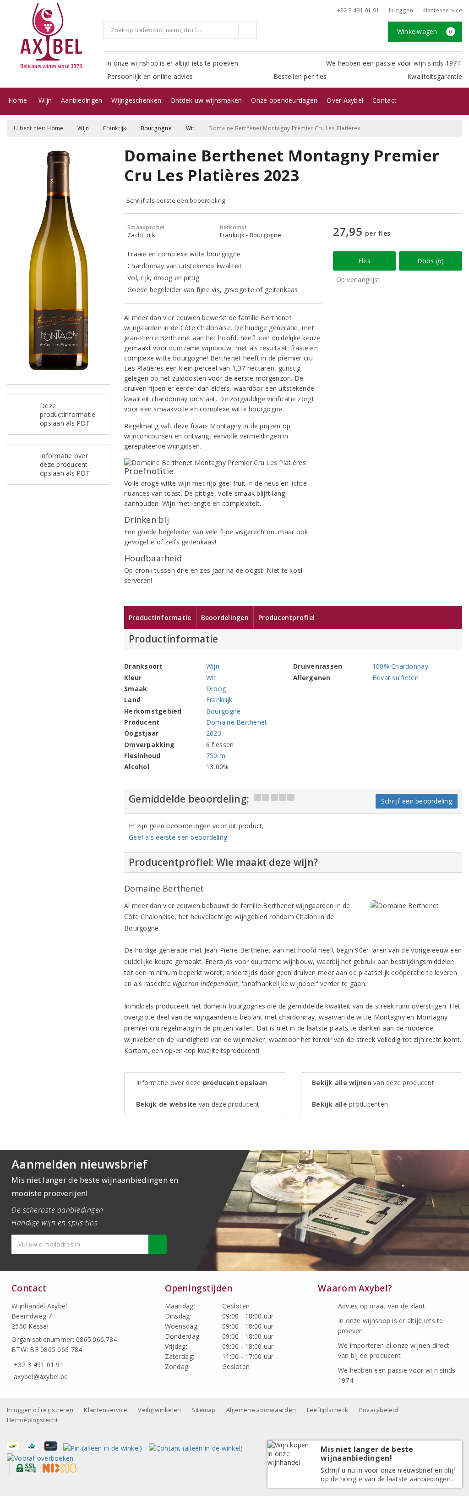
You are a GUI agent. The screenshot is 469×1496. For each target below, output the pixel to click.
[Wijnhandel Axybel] (51, 36)
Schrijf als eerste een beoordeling (175, 200)
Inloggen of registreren (40, 1410)
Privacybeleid (378, 1410)
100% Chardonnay (400, 666)
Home (17, 100)
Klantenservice (442, 10)
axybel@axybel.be (41, 1376)
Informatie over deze (201, 1082)
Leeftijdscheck (328, 1410)
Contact (384, 100)
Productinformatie (160, 617)
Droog (216, 688)
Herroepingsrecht (32, 1420)
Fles (364, 260)
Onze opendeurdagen (284, 100)
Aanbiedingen (81, 100)
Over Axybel (345, 100)
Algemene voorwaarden (261, 1410)
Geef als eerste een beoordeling (178, 837)
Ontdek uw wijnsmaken (206, 100)
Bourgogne (156, 128)
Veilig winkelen (159, 1410)
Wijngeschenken (136, 100)
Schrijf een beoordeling (416, 801)
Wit (190, 128)
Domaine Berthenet (236, 722)
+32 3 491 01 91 (358, 10)
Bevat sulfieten (395, 677)
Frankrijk (114, 128)
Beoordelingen (225, 617)
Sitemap (204, 1410)
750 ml (216, 755)
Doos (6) (430, 260)
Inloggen (401, 10)
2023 (213, 733)
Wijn (45, 100)
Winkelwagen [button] (425, 31)
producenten (350, 1104)
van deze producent (198, 1104)
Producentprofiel (286, 617)
